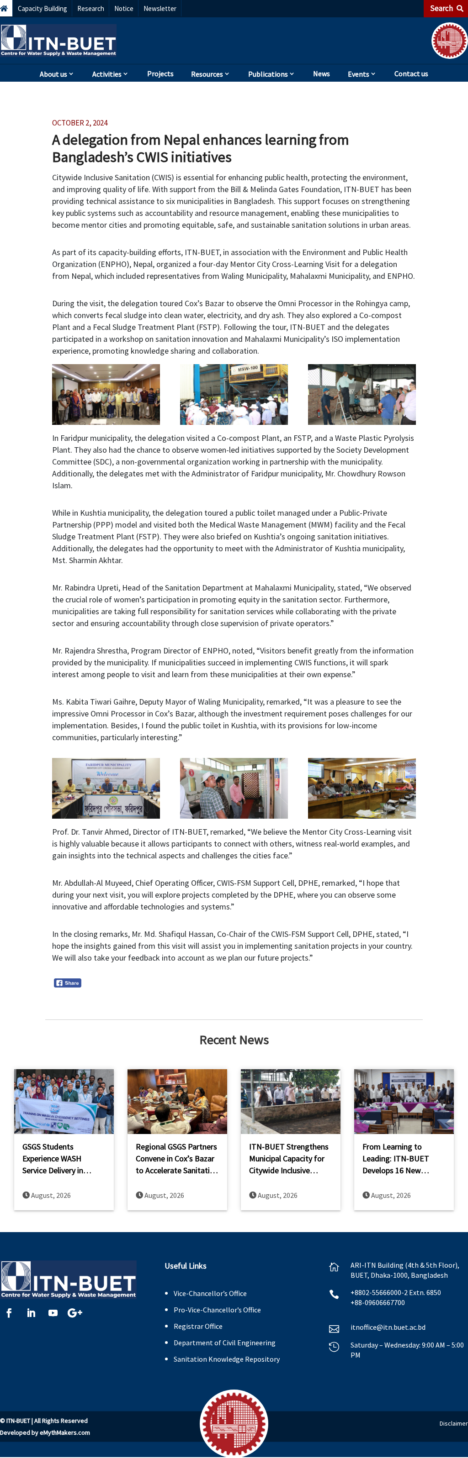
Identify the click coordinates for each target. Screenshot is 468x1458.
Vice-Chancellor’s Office (210, 1293)
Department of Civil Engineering (225, 1342)
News (321, 73)
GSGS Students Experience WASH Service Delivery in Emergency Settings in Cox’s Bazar (60, 1158)
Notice (123, 8)
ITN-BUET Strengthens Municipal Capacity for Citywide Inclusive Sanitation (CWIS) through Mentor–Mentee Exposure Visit (289, 1158)
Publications (268, 73)
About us (53, 73)
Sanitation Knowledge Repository (227, 1359)
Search (442, 8)
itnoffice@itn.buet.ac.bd (388, 1327)
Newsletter (160, 8)
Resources (207, 73)
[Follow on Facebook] (9, 1313)
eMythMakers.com (65, 1432)
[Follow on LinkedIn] (31, 1313)
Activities (107, 73)
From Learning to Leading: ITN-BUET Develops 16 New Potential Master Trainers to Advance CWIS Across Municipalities (396, 1158)
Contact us (411, 73)
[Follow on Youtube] (53, 1313)
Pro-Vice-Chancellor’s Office (217, 1309)
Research (90, 8)
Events (358, 73)
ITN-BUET (18, 1420)
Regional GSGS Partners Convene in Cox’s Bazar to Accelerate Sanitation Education (177, 1158)
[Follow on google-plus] (75, 1313)
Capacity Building (42, 8)
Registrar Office (198, 1326)
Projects (160, 73)
